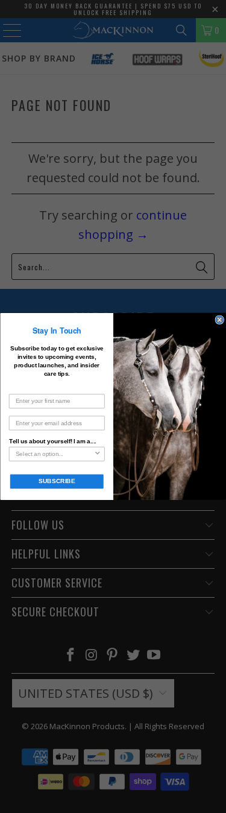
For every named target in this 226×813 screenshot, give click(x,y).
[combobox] (54, 454)
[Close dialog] (220, 320)
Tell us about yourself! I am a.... (52, 441)
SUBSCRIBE (56, 481)
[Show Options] (97, 454)
